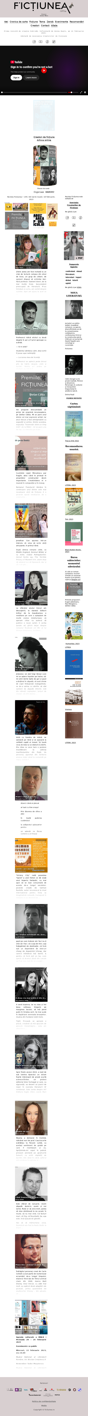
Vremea (68, 709)
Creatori (35, 25)
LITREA (68, 647)
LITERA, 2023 (70, 485)
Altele (54, 25)
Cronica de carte (19, 21)
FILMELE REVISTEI (74, 398)
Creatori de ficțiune (44, 137)
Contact (45, 25)
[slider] (34, 92)
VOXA (79, 287)
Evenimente (61, 21)
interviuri (70, 277)
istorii (75, 280)
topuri (78, 277)
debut (68, 280)
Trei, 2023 (69, 519)
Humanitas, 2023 (72, 644)
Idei (6, 21)
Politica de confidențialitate (44, 1401)
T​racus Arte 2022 (72, 441)
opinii (68, 283)
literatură (70, 274)
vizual (79, 271)
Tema (42, 21)
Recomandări (77, 21)
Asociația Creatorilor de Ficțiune (74, 205)
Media (44, 1405)
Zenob (50, 21)
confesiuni (70, 271)
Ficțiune (33, 21)
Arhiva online (44, 140)
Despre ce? (75, 580)
